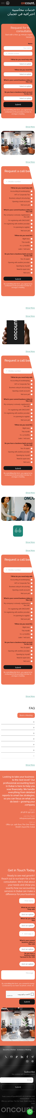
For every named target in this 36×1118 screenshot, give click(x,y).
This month (26, 242)
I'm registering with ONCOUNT (19, 220)
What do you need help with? (21, 59)
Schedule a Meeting (24, 1050)
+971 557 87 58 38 (28, 812)
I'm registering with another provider (17, 224)
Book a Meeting (26, 715)
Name (30, 44)
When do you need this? (23, 70)
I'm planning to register (21, 227)
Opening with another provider (19, 262)
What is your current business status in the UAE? (18, 81)
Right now (26, 239)
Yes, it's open (25, 259)
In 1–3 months (25, 246)
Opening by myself (23, 266)
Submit (27, 1002)
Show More (30, 127)
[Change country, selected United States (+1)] (5, 54)
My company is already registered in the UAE (17, 216)
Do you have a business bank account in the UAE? (18, 93)
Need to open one (23, 269)
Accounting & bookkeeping (20, 191)
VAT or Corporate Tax (22, 195)
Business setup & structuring (19, 198)
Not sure (26, 273)
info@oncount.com (27, 818)
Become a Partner (9, 1050)
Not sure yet (25, 205)
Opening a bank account (21, 201)
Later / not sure (24, 249)
